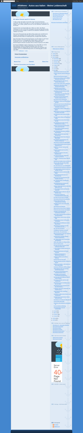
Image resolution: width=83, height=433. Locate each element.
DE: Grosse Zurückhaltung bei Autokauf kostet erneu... (61, 272)
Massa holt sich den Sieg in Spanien (62, 208)
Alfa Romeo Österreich (58, 332)
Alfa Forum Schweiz (57, 339)
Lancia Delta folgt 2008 (59, 301)
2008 (54, 55)
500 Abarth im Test (57, 19)
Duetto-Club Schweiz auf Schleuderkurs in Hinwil (60, 201)
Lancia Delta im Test (57, 17)
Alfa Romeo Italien (57, 328)
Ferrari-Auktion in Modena (60, 305)
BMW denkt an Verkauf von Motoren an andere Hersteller (62, 112)
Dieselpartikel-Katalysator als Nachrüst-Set (61, 175)
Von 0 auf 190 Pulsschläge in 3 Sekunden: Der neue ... (61, 106)
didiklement (57, 426)
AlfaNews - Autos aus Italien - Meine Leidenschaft (42, 5)
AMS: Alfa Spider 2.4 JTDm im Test (62, 242)
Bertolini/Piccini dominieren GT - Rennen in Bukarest (61, 140)
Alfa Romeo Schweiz (57, 329)
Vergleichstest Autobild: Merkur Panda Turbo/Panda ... (61, 237)
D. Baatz (56, 424)
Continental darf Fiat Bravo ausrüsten (62, 167)
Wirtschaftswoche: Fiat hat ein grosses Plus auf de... (61, 81)
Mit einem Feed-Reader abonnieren (59, 22)
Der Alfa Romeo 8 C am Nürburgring (62, 165)
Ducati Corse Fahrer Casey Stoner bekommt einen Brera (62, 78)
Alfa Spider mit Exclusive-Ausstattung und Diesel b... (60, 275)
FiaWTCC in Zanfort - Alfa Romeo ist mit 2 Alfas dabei (62, 265)
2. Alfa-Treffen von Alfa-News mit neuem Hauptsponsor (61, 94)
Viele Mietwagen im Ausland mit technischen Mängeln (61, 184)
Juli (55, 67)
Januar (55, 316)
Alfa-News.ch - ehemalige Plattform (61, 325)
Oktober (56, 61)
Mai (55, 70)
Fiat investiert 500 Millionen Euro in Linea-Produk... (62, 278)
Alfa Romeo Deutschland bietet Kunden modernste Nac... (61, 97)
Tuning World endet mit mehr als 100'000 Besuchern (61, 269)
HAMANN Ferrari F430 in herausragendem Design (60, 89)
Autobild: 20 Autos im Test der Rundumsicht (61, 153)
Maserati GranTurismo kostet (60, 76)
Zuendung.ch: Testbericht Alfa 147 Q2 (62, 299)
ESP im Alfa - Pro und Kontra (60, 231)
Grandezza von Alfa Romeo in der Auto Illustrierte (61, 91)
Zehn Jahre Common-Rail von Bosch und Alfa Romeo (62, 215)
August (56, 65)
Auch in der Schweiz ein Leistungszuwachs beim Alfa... (61, 195)
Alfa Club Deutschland (58, 326)
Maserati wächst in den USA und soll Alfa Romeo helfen (62, 234)
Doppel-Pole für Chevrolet (60, 259)
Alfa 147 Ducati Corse (58, 16)
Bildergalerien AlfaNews (58, 48)
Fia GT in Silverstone (58, 243)
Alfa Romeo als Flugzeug (59, 206)
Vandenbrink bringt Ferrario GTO (61, 71)
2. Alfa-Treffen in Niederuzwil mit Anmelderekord (61, 129)
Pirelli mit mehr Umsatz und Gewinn (62, 209)
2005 (54, 320)
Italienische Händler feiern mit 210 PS (62, 161)
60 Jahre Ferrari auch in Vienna (61, 197)
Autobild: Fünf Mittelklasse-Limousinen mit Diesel (60, 212)
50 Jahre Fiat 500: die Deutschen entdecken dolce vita (61, 246)
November (56, 60)
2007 (54, 57)
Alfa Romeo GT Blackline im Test (60, 13)
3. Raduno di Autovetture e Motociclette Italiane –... (60, 254)
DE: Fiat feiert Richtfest (59, 228)
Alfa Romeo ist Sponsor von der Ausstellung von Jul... (61, 226)
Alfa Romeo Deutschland (58, 331)
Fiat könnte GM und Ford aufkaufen (62, 199)
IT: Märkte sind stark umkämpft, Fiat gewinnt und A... (62, 289)
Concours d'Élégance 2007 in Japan (62, 266)
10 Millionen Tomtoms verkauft (61, 230)
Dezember (56, 58)
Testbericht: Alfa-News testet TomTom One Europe (60, 86)
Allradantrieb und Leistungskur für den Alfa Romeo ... (62, 286)
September (56, 63)
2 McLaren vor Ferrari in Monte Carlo (62, 103)
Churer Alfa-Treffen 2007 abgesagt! (62, 83)
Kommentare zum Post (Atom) (27, 64)
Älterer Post (45, 61)
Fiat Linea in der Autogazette (60, 99)
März (55, 312)
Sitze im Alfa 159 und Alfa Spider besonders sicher (61, 163)
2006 (54, 318)
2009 (54, 53)
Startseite (31, 61)
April (55, 311)
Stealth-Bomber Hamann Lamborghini (59, 308)
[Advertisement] (56, 34)
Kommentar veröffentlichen (21, 57)
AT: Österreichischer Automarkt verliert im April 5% (61, 156)
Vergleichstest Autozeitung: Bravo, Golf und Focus (62, 297)
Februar (56, 314)
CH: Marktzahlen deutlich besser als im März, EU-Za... (62, 170)
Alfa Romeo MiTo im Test (58, 14)
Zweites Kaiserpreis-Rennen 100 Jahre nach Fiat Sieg (61, 126)
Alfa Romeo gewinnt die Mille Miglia (62, 142)
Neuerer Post (17, 61)
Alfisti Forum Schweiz (58, 337)
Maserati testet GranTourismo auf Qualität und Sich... (61, 178)
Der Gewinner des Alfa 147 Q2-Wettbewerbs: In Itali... (61, 123)
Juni (55, 68)
